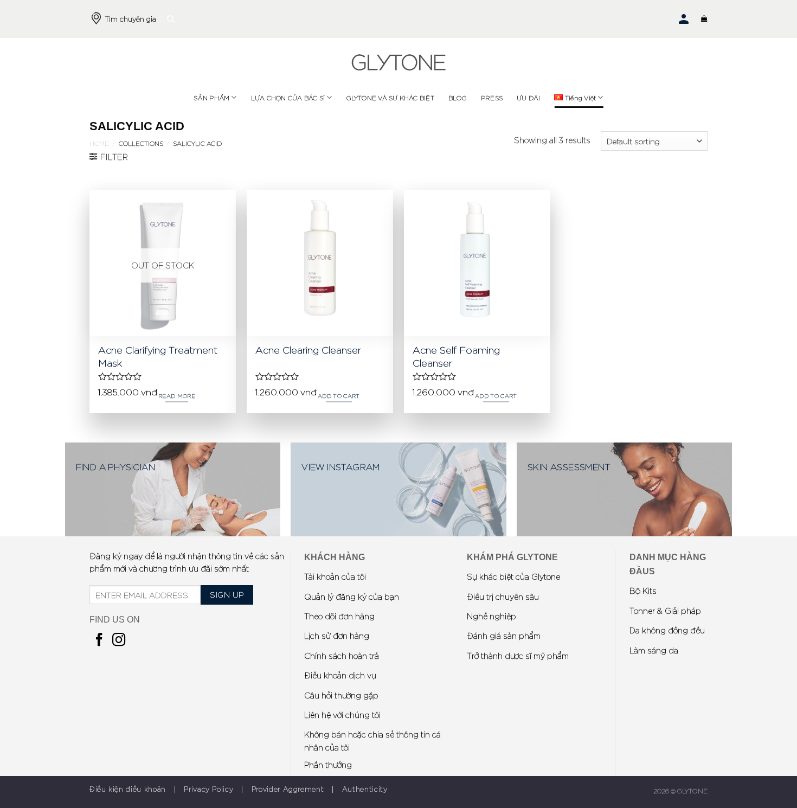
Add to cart (338, 395)
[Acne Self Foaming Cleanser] (477, 263)
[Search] (171, 19)
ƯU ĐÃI (528, 97)
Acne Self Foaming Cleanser (456, 355)
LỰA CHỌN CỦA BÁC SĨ (288, 97)
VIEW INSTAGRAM (340, 466)
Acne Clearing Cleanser (308, 349)
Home (99, 143)
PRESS (492, 97)
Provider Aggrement (288, 789)
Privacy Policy (208, 789)
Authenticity (365, 789)
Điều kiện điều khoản (127, 789)
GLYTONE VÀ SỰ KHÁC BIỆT (390, 97)
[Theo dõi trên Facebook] (99, 640)
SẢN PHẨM (211, 97)
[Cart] (704, 18)
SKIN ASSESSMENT (569, 466)
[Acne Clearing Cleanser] (320, 263)
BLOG (457, 97)
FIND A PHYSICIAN (115, 466)
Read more (176, 395)
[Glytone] (398, 62)
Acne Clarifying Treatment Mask (157, 355)
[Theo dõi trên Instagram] (118, 640)
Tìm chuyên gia (130, 18)
